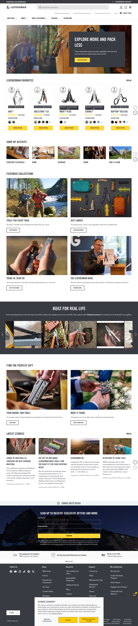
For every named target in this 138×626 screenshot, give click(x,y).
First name (41, 518)
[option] (10, 122)
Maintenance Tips (96, 580)
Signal (89, 111)
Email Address (42, 526)
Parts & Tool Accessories (47, 581)
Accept (68, 620)
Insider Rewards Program (82, 13)
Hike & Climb (114, 162)
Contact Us (93, 571)
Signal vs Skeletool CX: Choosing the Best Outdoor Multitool (18, 461)
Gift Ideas (46, 596)
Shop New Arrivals (78, 230)
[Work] (94, 152)
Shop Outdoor (13, 230)
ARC (10, 111)
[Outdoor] (69, 152)
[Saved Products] (125, 7)
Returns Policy (127, 621)
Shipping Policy (116, 621)
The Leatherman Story (102, 13)
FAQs (91, 575)
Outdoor (61, 162)
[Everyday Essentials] (17, 152)
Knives (23, 18)
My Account (115, 571)
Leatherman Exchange (62, 13)
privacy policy (60, 544)
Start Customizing (78, 422)
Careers (69, 594)
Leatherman (14, 621)
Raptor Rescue (119, 111)
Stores (91, 591)
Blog (68, 589)
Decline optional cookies (89, 620)
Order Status (115, 582)
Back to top (69, 561)
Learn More (12, 422)
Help (115, 13)
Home (34, 162)
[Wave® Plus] (69, 96)
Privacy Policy (57, 613)
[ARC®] (17, 96)
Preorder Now (77, 288)
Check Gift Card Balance (116, 592)
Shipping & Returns (93, 585)
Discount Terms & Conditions (111, 623)
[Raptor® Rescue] (120, 96)
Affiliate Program (72, 585)
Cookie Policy (128, 619)
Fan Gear (54, 18)
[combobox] (73, 7)
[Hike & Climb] (120, 152)
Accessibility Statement (71, 579)
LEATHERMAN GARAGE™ (123, 1)
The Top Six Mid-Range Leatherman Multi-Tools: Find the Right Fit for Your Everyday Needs (53, 463)
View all (129, 80)
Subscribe (69, 536)
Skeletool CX (41, 111)
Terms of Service (103, 621)
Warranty (92, 596)
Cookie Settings (127, 623)
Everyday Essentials (15, 162)
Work (85, 162)
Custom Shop (68, 18)
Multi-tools (11, 18)
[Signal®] (94, 96)
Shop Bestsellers (82, 60)
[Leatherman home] (16, 7)
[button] (130, 7)
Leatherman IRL (77, 458)
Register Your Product (119, 587)
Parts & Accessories (38, 18)
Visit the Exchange (14, 288)
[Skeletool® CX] (43, 96)
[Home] (43, 152)
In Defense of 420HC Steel (114, 458)
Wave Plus (65, 111)
